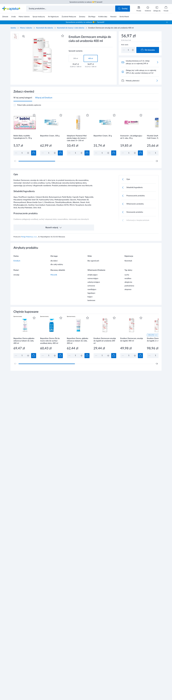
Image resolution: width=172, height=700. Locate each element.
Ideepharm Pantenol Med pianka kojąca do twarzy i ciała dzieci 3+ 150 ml (77, 138)
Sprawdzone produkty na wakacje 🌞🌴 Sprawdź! (86, 2)
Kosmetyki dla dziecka (44, 28)
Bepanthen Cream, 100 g (49, 136)
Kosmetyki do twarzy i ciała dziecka (70, 28)
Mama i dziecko (26, 28)
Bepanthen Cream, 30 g (103, 136)
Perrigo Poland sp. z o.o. (29, 236)
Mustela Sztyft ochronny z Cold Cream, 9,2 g (157, 137)
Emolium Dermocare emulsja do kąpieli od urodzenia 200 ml (105, 341)
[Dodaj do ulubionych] (63, 36)
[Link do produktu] (24, 134)
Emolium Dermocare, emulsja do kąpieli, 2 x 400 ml (158, 340)
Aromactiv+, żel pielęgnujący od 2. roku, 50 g (131, 137)
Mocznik (53, 275)
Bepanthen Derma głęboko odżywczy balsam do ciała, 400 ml (23, 341)
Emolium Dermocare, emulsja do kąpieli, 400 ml (131, 340)
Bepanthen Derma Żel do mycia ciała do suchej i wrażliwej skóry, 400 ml (50, 341)
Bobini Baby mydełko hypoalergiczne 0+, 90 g (22, 137)
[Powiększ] (24, 36)
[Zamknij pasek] (167, 22)
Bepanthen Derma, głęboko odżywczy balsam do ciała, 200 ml (77, 341)
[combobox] (71, 9)
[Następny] (156, 161)
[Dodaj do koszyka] (33, 152)
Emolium (16, 261)
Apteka (13, 28)
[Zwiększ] (132, 49)
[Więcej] (157, 81)
